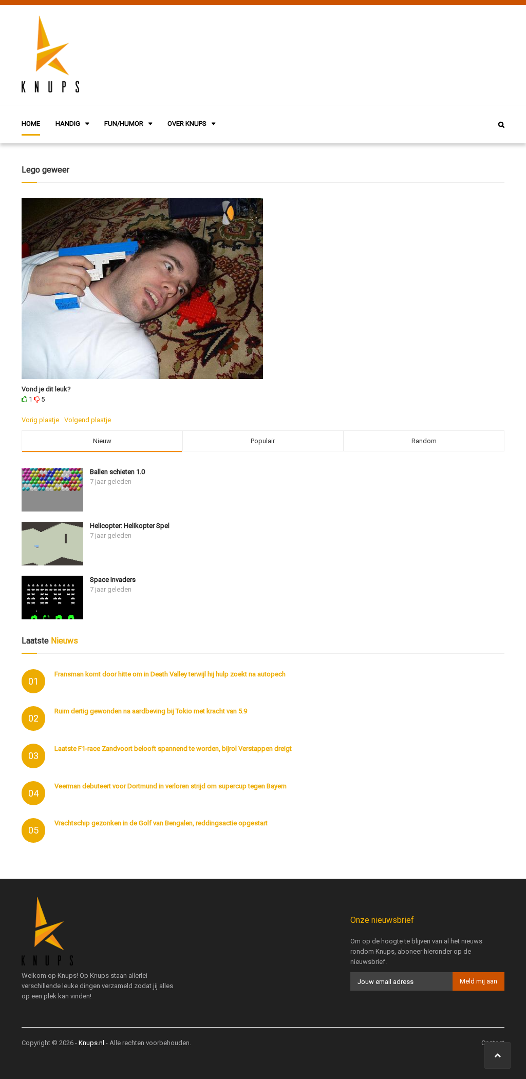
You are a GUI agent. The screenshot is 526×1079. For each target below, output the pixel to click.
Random (424, 441)
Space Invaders (113, 579)
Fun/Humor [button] (123, 123)
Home (31, 123)
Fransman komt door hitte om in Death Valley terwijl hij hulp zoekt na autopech (170, 674)
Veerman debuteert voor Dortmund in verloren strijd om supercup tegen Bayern (170, 786)
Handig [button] (67, 123)
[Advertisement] (332, 54)
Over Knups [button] (186, 123)
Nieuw (102, 441)
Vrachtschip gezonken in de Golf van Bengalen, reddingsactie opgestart (161, 823)
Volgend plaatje (87, 420)
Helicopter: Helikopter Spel (130, 525)
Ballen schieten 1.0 (117, 472)
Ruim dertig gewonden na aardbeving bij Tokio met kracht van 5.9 (150, 711)
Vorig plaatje (40, 420)
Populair (263, 441)
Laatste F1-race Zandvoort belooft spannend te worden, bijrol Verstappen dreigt (173, 748)
